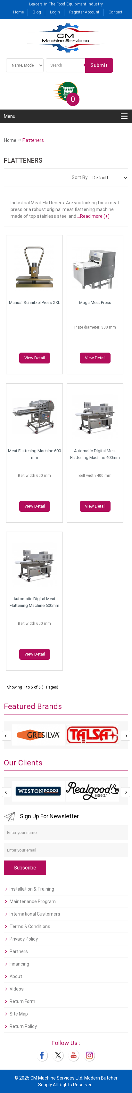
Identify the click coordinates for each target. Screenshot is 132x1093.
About (16, 976)
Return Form (22, 1001)
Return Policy (23, 1026)
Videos (17, 988)
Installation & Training (32, 889)
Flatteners (33, 140)
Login (55, 12)
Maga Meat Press (95, 302)
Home (18, 12)
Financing (19, 964)
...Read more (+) (93, 216)
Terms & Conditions (30, 926)
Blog (37, 12)
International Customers (35, 914)
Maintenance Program (33, 901)
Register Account (84, 12)
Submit (99, 65)
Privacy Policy (24, 939)
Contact (116, 12)
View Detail (34, 357)
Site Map (19, 1013)
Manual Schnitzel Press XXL (34, 302)
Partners (19, 951)
